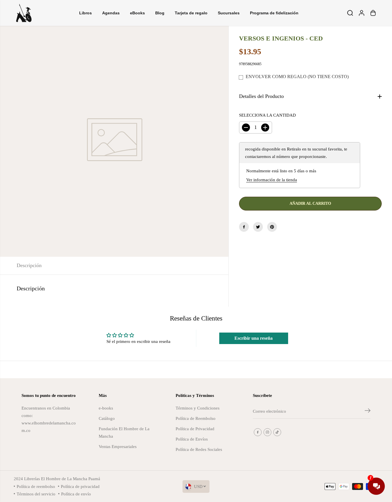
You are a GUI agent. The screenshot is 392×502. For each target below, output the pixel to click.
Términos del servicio (36, 493)
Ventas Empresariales (118, 446)
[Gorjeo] (258, 227)
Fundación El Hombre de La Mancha (124, 432)
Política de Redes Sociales (199, 449)
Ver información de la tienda (271, 179)
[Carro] (373, 13)
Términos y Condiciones (198, 408)
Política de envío (76, 493)
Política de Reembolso (196, 418)
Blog (159, 13)
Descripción (29, 265)
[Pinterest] (272, 227)
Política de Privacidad (195, 428)
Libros (85, 13)
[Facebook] (244, 227)
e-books (106, 408)
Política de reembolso (36, 486)
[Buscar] (350, 13)
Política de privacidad (80, 486)
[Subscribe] (367, 411)
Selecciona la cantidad (267, 115)
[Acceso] (361, 13)
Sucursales (229, 13)
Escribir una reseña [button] (253, 338)
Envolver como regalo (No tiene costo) (297, 76)
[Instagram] (267, 432)
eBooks (137, 13)
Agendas (111, 13)
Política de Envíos (192, 439)
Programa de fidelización (274, 13)
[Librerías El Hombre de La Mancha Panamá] (24, 13)
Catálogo (107, 418)
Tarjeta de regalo (191, 13)
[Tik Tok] (277, 432)
